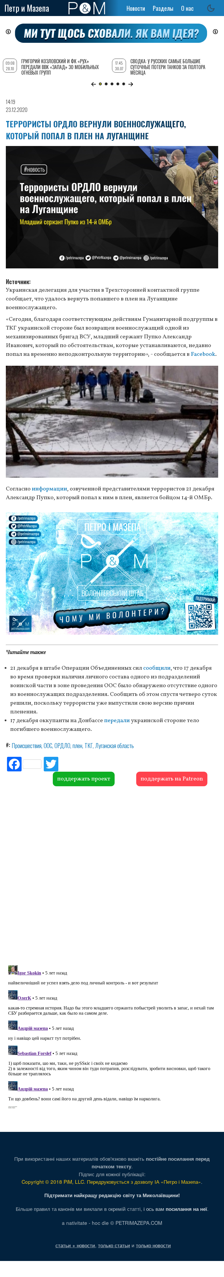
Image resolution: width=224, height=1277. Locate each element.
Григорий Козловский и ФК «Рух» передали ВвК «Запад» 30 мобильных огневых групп (60, 67)
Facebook (203, 354)
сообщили (157, 668)
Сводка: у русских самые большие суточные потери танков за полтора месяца (167, 67)
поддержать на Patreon (172, 779)
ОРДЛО (62, 745)
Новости (136, 8)
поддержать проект (83, 779)
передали (117, 721)
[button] (93, 84)
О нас (187, 8)
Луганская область (114, 745)
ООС (48, 745)
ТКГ (89, 745)
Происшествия (26, 745)
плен (77, 745)
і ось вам (175, 1208)
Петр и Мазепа (26, 8)
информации (49, 489)
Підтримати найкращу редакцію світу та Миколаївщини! (112, 1195)
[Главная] (87, 8)
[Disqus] (112, 875)
